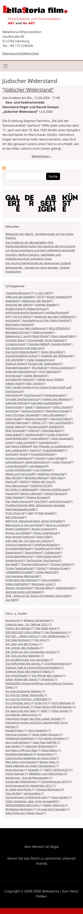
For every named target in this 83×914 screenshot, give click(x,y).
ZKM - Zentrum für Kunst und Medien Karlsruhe (36, 596)
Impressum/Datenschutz (21, 53)
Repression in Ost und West (23, 525)
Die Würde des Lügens (47, 675)
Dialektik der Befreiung (56, 356)
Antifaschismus (56, 312)
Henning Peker (60, 419)
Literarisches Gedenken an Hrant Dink (30, 758)
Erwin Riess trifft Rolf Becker (54, 707)
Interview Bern (51, 430)
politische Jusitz (59, 501)
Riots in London (56, 525)
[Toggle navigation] (5, 66)
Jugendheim (39, 438)
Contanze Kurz (15, 344)
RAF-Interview (14, 517)
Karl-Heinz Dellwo (17, 446)
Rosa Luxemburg (45, 533)
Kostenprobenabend (19, 754)
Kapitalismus (47, 442)
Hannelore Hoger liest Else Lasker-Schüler (33, 719)
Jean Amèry (13, 746)
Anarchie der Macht (18, 304)
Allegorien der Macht (36, 301)
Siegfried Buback (45, 544)
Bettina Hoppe (42, 332)
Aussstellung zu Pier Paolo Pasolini (46, 320)
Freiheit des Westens (55, 399)
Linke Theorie (61, 462)
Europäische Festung (19, 379)
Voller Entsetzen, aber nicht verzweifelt (30, 801)
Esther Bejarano (34, 375)
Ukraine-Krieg (58, 568)
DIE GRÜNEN (14, 360)
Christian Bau (14, 340)
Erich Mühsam (48, 371)
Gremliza (11, 411)
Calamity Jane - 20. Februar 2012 (26, 624)
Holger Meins (14, 426)
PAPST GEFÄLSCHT (56, 770)
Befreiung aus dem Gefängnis (25, 328)
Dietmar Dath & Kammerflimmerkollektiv (33, 667)
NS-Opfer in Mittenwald (20, 489)
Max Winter (13, 478)
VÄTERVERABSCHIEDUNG (22, 805)
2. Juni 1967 (42, 293)
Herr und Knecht (59, 422)
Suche (53, 176)
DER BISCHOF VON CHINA (23, 632)
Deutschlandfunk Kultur (21, 356)
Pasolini (10, 493)
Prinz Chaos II (14, 513)
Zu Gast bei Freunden (52, 809)
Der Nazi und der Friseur (22, 644)
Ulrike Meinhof (46, 572)
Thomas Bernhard (48, 789)
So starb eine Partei (18, 789)
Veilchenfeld (32, 793)
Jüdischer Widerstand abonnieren (3, 168)
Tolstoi (40, 568)
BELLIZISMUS (58, 328)
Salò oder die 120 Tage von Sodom (28, 541)
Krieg (23, 454)
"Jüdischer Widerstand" (28, 89)
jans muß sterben (17, 742)
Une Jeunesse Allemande (21, 576)
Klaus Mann (50, 750)
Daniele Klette (60, 344)
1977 (39, 297)
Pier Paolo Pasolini (17, 501)
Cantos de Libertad (18, 628)
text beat (11, 564)
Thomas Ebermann (33, 564)
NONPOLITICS (40, 485)
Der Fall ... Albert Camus (21, 636)
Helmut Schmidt (35, 419)
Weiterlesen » (41, 156)
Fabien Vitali (13, 383)
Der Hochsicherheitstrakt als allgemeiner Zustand (38, 263)
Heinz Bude (13, 419)
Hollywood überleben (20, 738)
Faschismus (31, 395)
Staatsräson (13, 552)
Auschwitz (12, 320)
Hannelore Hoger (57, 411)
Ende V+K (41, 703)
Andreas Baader (45, 304)
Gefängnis (42, 407)
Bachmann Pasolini (18, 324)
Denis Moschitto (51, 352)
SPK (56, 548)
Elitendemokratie (16, 367)
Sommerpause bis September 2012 (28, 785)
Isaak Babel (13, 434)
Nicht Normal (14, 770)
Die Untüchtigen (16, 675)
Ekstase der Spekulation (44, 363)
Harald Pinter (14, 730)
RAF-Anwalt (45, 513)
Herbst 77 (38, 422)
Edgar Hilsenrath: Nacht (21, 679)
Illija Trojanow (14, 430)
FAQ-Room (12, 395)
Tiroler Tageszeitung (18, 568)
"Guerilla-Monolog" (18, 293)
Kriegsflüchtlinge (42, 454)
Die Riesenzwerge (57, 663)
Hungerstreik (36, 426)
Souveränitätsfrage (17, 548)
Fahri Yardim (34, 383)
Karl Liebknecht (15, 450)
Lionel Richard (14, 466)
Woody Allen (43, 588)
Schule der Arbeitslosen (21, 781)
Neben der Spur (41, 481)
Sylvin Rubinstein (47, 556)
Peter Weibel (13, 497)
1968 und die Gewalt (18, 297)
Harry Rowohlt (37, 730)
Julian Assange (60, 438)
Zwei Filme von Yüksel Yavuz (23, 813)
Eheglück (48, 679)
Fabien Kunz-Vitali (49, 379)
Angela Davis (13, 308)
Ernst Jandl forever (17, 707)
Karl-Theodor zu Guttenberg (51, 446)
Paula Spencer (15, 773)
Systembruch (14, 560)
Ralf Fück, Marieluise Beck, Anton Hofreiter (33, 521)
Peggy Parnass (54, 493)
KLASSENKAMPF (53, 450)
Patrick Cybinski (30, 493)
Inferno (33, 430)
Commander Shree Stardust (45, 340)
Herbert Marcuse (16, 422)
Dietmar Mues (14, 363)
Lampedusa (13, 462)
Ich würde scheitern (52, 738)
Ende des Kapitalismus (20, 371)
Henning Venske (16, 734)
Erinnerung (12, 375)
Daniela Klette (38, 344)
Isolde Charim (56, 434)
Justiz (8, 442)
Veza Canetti (49, 580)
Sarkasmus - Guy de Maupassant (27, 778)
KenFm (34, 450)
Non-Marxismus (16, 485)
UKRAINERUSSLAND (18, 572)
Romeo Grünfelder (17, 533)
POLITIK (39, 501)
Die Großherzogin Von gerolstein (27, 660)
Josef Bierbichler (16, 438)
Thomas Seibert (60, 564)
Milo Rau (57, 478)
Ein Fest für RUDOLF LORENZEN (26, 699)
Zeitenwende (64, 588)
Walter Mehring (54, 805)
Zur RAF (10, 600)
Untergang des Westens (21, 580)
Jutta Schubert (25, 442)
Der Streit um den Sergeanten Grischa (30, 652)
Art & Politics (21, 316)
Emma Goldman (61, 367)
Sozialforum (42, 548)
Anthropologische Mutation (23, 312)
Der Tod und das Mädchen (23, 655)
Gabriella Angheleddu (44, 403)
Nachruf (10, 481)
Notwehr (34, 770)
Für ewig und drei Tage (20, 711)
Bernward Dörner (17, 332)
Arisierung (12, 620)
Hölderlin (55, 426)
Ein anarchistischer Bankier (23, 691)
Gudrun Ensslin (31, 411)
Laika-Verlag (55, 458)
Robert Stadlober (16, 529)
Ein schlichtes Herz (18, 703)
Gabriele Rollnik (15, 403)
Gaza (28, 407)
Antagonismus (36, 308)
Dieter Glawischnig (39, 360)
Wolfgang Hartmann (19, 809)
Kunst (39, 458)
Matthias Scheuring (51, 474)
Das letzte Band (46, 628)
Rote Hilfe (43, 537)
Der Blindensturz (56, 632)
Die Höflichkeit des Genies (23, 663)
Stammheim (33, 552)
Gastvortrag (13, 407)
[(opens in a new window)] (41, 203)
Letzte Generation (36, 462)
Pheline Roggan (36, 497)
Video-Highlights (16, 584)
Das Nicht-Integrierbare (21, 352)
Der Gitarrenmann (17, 640)
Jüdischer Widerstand (39, 746)
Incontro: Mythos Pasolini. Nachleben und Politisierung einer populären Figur (33, 256)
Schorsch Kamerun (17, 544)
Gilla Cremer (61, 407)
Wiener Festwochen (18, 588)
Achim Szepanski (58, 297)
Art (7, 316)
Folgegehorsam (53, 395)
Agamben (11, 301)
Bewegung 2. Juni (16, 336)
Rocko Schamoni (43, 529)
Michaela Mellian (36, 478)
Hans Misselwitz (52, 415)
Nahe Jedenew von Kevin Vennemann (30, 766)
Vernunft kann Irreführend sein (26, 797)
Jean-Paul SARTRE (45, 742)
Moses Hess (48, 762)
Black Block (40, 336)
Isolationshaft (34, 434)
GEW (44, 711)
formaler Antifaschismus (21, 399)
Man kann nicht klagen (20, 762)
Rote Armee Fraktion (19, 537)
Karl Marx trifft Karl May (21, 750)
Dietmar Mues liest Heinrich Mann (28, 671)
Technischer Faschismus (42, 560)
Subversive (52, 552)
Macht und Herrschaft (19, 474)
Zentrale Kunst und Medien (23, 592)
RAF (30, 513)
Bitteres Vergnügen (37, 620)
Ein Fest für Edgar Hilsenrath (24, 695)
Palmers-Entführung (53, 489)
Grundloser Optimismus (21, 714)
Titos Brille (12, 793)
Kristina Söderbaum (18, 458)
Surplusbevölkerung (18, 556)
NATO (23, 481)
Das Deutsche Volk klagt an (23, 348)
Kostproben (45, 754)
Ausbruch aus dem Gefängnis (53, 316)
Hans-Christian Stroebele (21, 415)
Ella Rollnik (39, 367)
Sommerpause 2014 (54, 781)
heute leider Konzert (45, 734)
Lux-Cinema (42, 470)
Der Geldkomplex (54, 636)
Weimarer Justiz (42, 584)
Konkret (10, 454)
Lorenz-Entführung (17, 470)
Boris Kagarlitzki (62, 336)
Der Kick (40, 640)
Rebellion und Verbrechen (46, 773)
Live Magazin (37, 466)
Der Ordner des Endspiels (22, 648)
